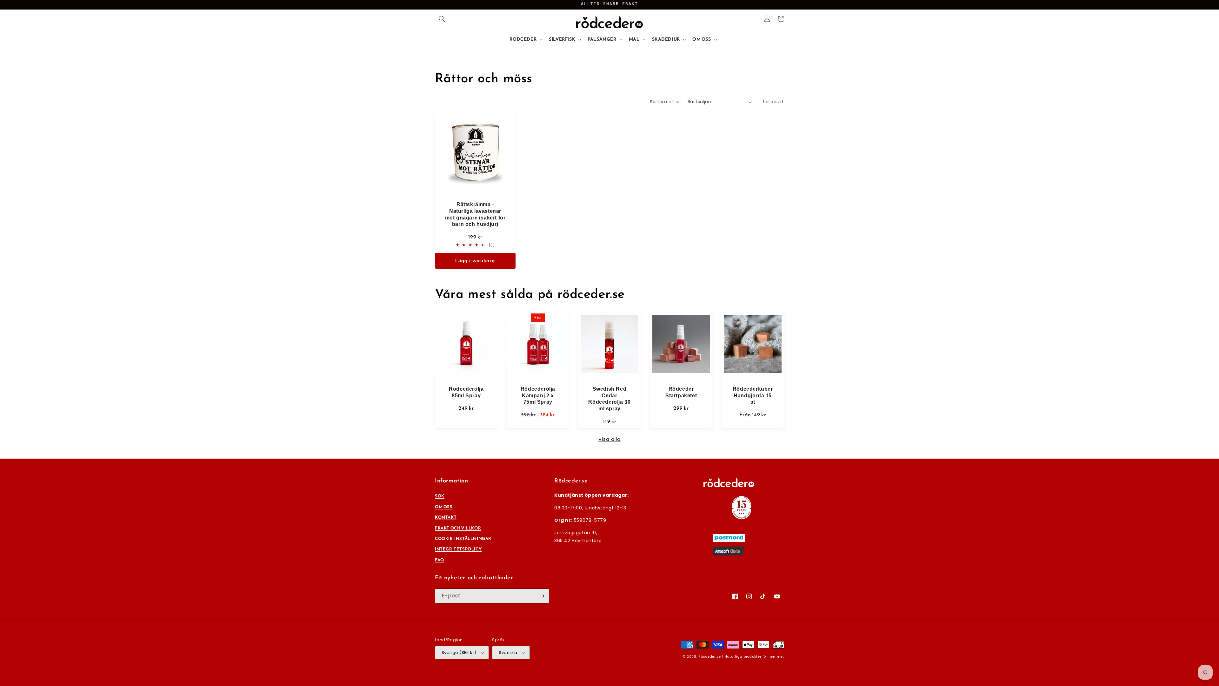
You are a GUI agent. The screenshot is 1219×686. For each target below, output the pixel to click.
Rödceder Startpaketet (681, 392)
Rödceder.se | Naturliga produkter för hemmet (741, 656)
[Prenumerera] (542, 595)
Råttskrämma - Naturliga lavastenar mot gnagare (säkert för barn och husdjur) (475, 214)
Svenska (508, 652)
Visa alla (609, 439)
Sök (439, 496)
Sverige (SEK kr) (459, 652)
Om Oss (444, 507)
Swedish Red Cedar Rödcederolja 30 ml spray (609, 398)
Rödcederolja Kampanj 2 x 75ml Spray (538, 395)
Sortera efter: (665, 101)
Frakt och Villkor (458, 528)
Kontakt (445, 517)
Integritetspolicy (458, 549)
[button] (442, 19)
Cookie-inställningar (463, 538)
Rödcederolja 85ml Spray (466, 392)
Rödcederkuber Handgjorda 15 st (753, 395)
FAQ (439, 560)
